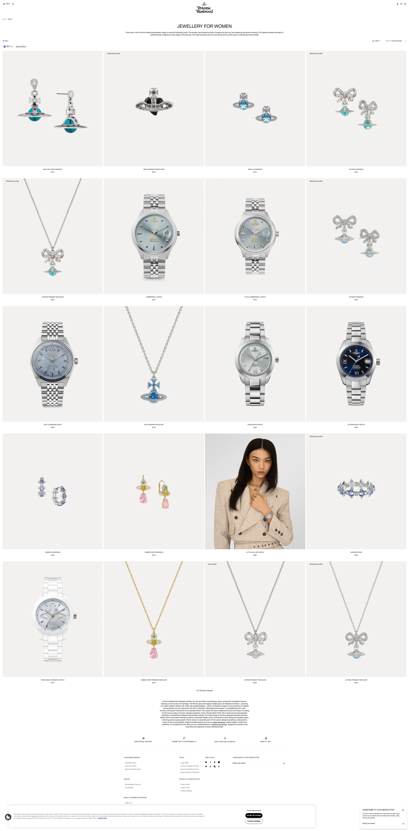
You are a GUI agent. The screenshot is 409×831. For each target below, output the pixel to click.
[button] (8, 817)
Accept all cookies (254, 815)
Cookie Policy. (102, 818)
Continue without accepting (254, 810)
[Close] (403, 810)
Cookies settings (253, 821)
